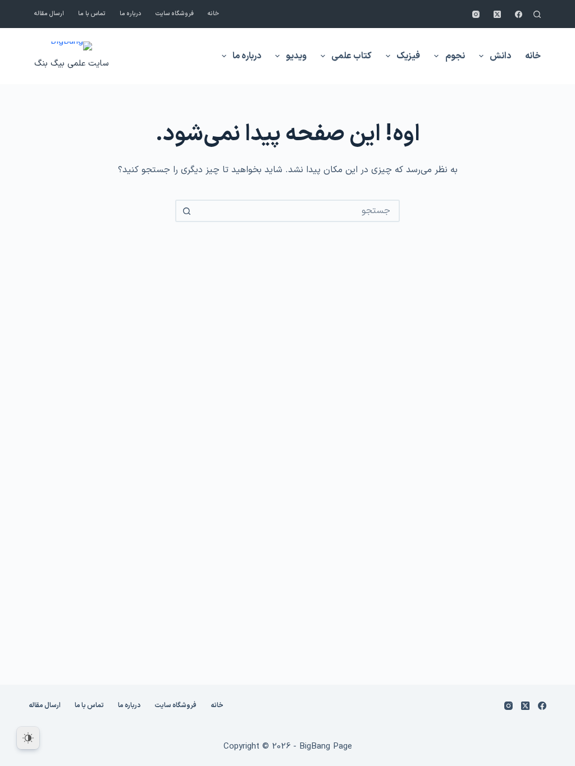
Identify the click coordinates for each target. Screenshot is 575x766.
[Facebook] (518, 14)
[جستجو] (537, 14)
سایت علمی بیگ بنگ (71, 63)
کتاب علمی (351, 56)
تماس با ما (92, 14)
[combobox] (298, 211)
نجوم (455, 56)
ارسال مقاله (49, 14)
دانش (500, 56)
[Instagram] (476, 14)
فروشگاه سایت (175, 14)
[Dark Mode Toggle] (28, 738)
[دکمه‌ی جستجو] (186, 211)
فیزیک (408, 56)
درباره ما (131, 14)
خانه (213, 14)
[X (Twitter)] (497, 14)
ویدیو (296, 56)
